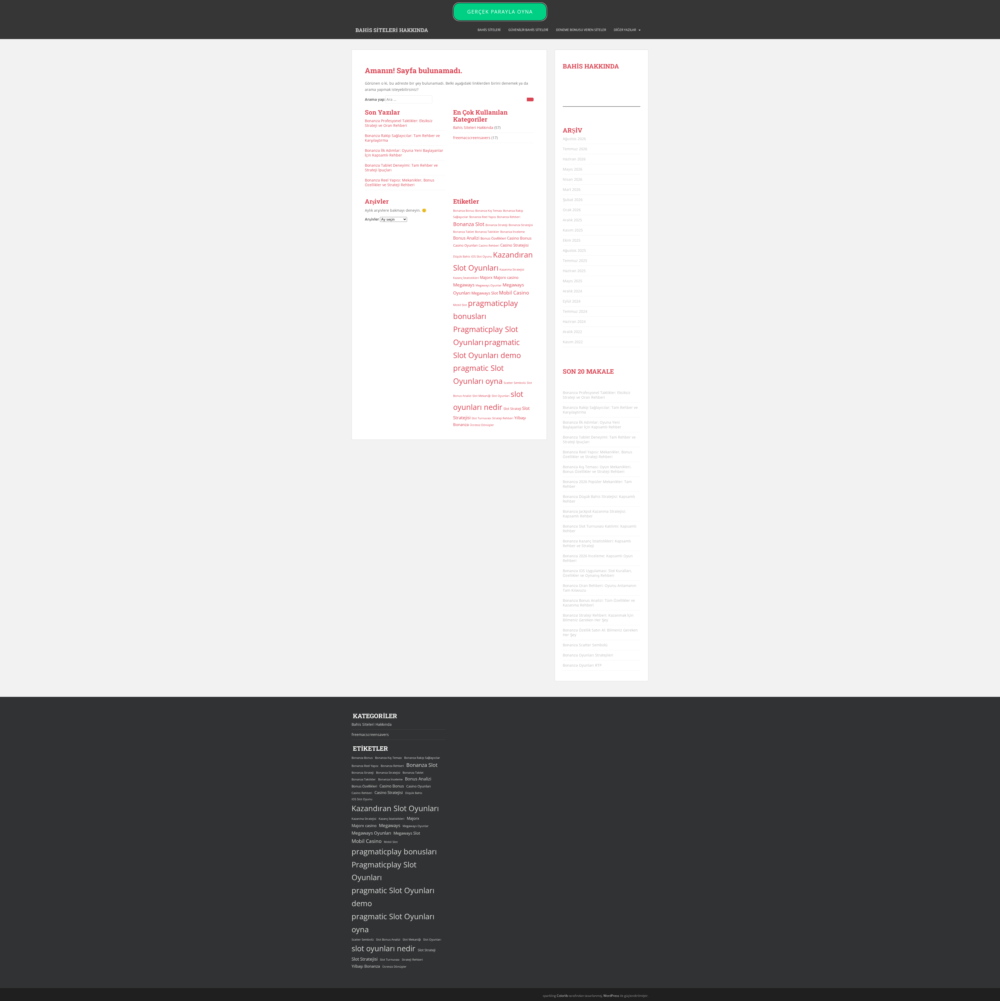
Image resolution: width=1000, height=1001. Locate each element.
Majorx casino (505, 277)
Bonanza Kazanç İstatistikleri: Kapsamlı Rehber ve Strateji (597, 543)
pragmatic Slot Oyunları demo (393, 897)
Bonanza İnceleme (512, 232)
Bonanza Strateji (496, 225)
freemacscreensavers (471, 137)
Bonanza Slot (468, 224)
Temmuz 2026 (575, 148)
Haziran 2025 (574, 270)
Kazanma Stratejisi (511, 269)
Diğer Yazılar (625, 30)
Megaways (463, 285)
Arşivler (372, 219)
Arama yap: (375, 99)
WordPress (611, 995)
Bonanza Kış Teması (488, 210)
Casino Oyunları (465, 245)
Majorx (486, 277)
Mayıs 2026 (572, 169)
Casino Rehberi (489, 245)
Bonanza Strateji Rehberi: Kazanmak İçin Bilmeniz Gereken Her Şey (598, 617)
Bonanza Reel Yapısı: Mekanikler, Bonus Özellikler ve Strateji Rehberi (399, 182)
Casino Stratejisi (514, 245)
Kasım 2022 (573, 341)
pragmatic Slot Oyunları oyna (393, 923)
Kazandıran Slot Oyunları (395, 808)
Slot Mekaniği (481, 396)
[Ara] (530, 99)
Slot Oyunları (501, 396)
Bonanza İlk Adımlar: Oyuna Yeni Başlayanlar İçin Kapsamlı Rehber (404, 153)
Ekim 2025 (571, 240)
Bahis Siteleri (489, 30)
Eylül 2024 (571, 301)
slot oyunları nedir (383, 948)
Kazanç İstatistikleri (466, 278)
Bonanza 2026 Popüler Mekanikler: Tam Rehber (597, 484)
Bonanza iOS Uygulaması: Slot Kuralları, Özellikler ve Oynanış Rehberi (597, 573)
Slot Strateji (512, 408)
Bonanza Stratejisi (521, 225)
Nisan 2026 (572, 179)
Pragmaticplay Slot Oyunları (384, 871)
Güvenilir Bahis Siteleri (528, 30)
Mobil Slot (460, 305)
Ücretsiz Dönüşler (482, 425)
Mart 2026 (571, 189)
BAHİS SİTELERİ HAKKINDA (391, 30)
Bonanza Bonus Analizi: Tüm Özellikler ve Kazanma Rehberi (599, 603)
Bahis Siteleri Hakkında (473, 127)
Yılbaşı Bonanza (366, 966)
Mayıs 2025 (572, 280)
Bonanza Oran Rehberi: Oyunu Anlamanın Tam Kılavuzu (599, 588)
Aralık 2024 (572, 291)
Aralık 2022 (572, 331)
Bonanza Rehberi (508, 217)
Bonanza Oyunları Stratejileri (588, 655)
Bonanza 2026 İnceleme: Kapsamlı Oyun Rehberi (598, 558)
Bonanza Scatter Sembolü (585, 644)
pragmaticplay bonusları (394, 851)
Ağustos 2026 (574, 138)
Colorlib (562, 995)
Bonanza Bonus (463, 210)
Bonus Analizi (466, 238)
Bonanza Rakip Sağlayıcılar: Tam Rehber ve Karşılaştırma (402, 138)
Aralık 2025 (572, 219)
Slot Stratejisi (365, 959)
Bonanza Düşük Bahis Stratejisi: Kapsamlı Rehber (599, 499)
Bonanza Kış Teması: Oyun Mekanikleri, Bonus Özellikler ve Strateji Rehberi (597, 469)
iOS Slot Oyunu (481, 256)
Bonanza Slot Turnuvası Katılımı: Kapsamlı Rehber (599, 528)
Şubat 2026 (573, 199)
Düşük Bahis (461, 256)
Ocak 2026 (572, 209)
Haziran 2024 (574, 321)
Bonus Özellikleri (493, 238)
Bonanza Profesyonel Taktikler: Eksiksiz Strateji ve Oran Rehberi (399, 123)
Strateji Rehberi (502, 418)
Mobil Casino (514, 292)
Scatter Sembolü (515, 383)
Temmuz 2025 (575, 260)
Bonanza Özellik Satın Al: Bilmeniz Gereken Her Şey (600, 632)
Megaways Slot (484, 293)
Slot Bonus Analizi (388, 939)
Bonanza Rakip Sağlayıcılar (422, 758)
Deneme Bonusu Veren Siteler (581, 30)
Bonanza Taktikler (487, 232)
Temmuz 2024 (575, 311)
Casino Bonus (519, 238)
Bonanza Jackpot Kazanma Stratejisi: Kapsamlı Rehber (594, 513)
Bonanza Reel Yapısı (482, 217)
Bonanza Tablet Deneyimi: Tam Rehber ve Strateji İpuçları (401, 167)
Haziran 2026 (574, 159)
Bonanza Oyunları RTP (582, 665)
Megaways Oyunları (371, 833)
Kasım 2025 (573, 230)
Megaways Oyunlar (489, 285)
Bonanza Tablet (463, 232)
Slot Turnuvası (481, 418)
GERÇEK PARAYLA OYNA (500, 11)
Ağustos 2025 (574, 250)
